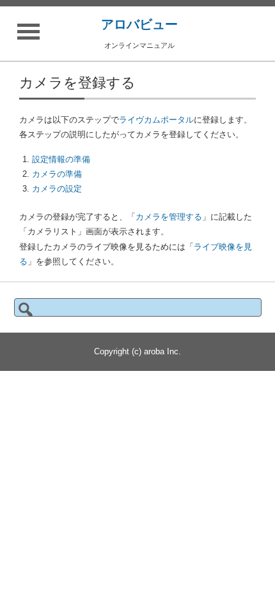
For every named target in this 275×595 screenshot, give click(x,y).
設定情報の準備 (61, 159)
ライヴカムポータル (156, 119)
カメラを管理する (169, 217)
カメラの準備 (57, 174)
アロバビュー (139, 24)
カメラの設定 (57, 188)
